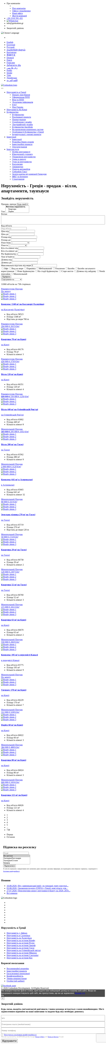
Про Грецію (17, 107)
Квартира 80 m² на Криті (13, 760)
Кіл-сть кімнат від (9, 248)
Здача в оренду (19, 159)
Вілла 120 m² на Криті (12, 374)
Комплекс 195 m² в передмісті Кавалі (19, 655)
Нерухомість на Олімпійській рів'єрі (24, 950)
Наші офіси (17, 13)
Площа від (6, 237)
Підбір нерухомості (21, 152)
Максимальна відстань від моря (16, 265)
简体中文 (11, 55)
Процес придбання (21, 95)
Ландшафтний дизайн (22, 124)
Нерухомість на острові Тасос (21, 948)
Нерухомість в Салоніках (18, 935)
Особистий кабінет (16, 981)
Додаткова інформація (22, 102)
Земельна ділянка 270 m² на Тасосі (18, 514)
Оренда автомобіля (21, 169)
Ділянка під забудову (86, 271)
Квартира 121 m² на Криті (14, 795)
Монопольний (20, 274)
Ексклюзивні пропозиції (18, 973)
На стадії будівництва (48, 271)
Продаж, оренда (8, 204)
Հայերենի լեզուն (16, 50)
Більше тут (80, 993)
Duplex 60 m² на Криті (12, 725)
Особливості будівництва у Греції (28, 132)
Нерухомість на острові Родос (21, 943)
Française (11, 62)
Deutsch (10, 57)
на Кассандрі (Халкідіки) (13, 309)
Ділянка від (6, 259)
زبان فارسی (12, 68)
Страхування (18, 179)
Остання (11, 837)
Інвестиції (11, 137)
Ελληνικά (11, 45)
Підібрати (6, 277)
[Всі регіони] (16, 856)
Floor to (4, 245)
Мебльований (45, 268)
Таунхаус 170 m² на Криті (13, 690)
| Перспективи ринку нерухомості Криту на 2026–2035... (38, 891)
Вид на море (17, 268)
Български (11, 52)
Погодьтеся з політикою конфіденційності (20, 1035)
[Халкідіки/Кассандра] (16, 858)
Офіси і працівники (21, 11)
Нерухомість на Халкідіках (19, 938)
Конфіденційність (15, 976)
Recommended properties (18, 968)
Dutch (9, 60)
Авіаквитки (17, 166)
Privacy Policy (40, 1037)
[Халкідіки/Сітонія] (16, 861)
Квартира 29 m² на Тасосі (13, 550)
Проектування (19, 119)
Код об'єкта (6, 226)
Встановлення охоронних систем (27, 129)
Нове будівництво (25, 271)
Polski (9, 70)
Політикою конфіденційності (11, 871)
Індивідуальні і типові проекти (26, 134)
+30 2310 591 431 (15, 18)
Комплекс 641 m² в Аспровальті (17, 479)
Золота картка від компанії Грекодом (29, 174)
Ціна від (5, 231)
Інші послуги (13, 149)
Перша (10, 834)
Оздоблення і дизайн (22, 122)
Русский (10, 47)
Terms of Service (53, 1037)
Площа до (5, 240)
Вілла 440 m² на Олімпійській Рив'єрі (19, 409)
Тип (3, 211)
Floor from (5, 243)
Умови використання (16, 978)
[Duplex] (17, 211)
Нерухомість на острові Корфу (21, 940)
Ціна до (4, 234)
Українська (12, 78)
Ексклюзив (17, 164)
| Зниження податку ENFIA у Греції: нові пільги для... (37, 888)
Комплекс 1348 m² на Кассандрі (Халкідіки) (22, 304)
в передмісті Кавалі (10, 660)
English (10, 42)
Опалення (60, 268)
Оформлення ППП (21, 97)
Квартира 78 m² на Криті (13, 339)
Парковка (31, 268)
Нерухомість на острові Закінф (21, 945)
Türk (9, 75)
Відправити (9, 1040)
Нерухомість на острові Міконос (22, 953)
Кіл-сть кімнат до (9, 251)
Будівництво (12, 112)
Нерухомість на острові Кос (20, 958)
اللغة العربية (12, 80)
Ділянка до (6, 262)
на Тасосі (5, 450)
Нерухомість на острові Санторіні (22, 955)
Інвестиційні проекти (22, 144)
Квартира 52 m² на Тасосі (13, 585)
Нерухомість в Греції (16, 92)
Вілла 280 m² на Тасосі (12, 444)
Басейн (71, 268)
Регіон (4, 214)
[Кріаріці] (16, 863)
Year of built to (7, 257)
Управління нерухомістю (24, 157)
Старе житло (67, 271)
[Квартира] (17, 209)
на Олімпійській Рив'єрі (12, 415)
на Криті (5, 344)
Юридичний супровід (22, 154)
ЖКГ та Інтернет (20, 176)
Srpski (9, 73)
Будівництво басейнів (22, 127)
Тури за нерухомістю (22, 162)
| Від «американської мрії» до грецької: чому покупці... (37, 886)
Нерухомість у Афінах (17, 933)
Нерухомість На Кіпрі (17, 109)
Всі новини (12, 893)
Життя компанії (19, 16)
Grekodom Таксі (19, 171)
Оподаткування (19, 147)
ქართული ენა (14, 65)
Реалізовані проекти (21, 117)
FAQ (14, 104)
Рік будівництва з (9, 254)
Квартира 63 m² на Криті (13, 620)
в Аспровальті (7, 485)
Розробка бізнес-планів (23, 142)
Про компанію (19, 8)
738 (8, 830)
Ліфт (6, 268)
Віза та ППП (18, 100)
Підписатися (9, 866)
